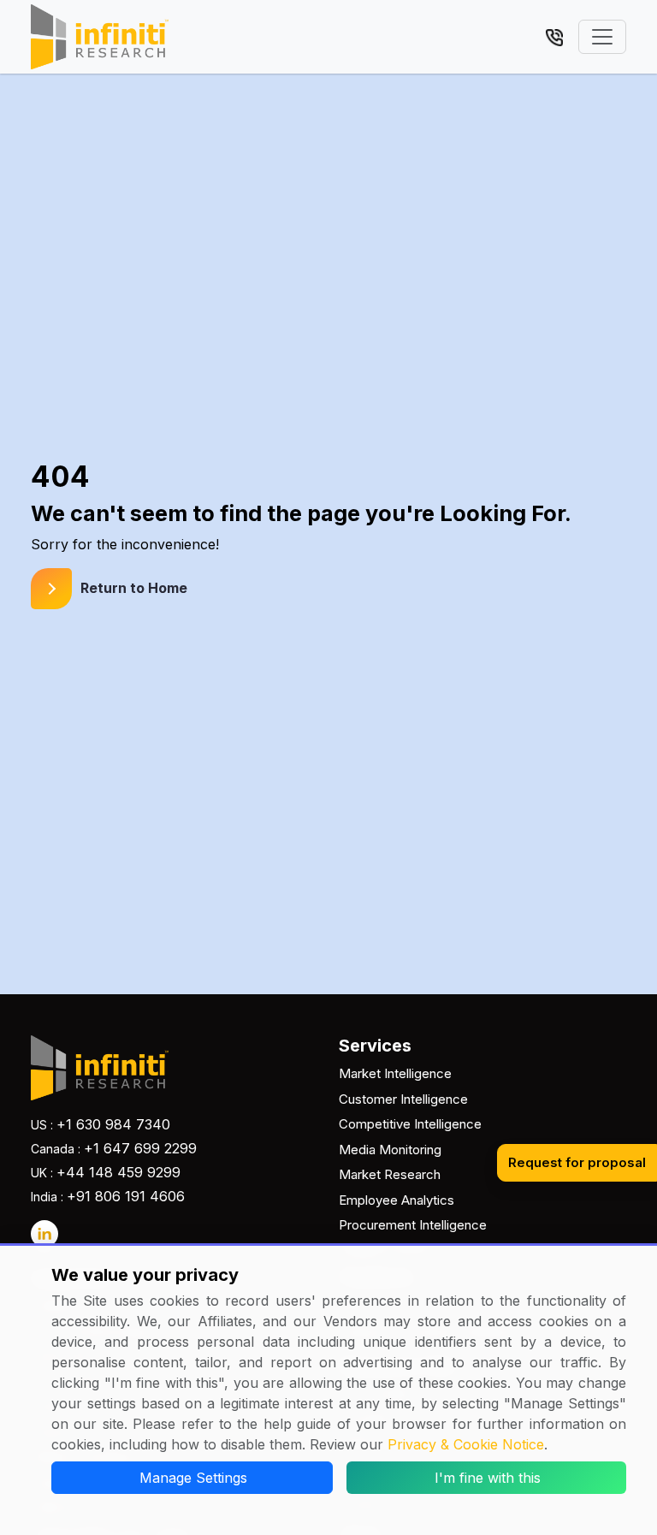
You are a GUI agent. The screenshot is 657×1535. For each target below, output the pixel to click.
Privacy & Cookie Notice (466, 1444)
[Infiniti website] (100, 37)
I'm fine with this (488, 1477)
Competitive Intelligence (410, 1124)
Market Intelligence (395, 1073)
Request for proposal (577, 1162)
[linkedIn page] (44, 1234)
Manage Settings (193, 1477)
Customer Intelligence (403, 1099)
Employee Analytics (396, 1200)
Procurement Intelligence (413, 1225)
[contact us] (554, 35)
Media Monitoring (390, 1149)
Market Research (390, 1174)
